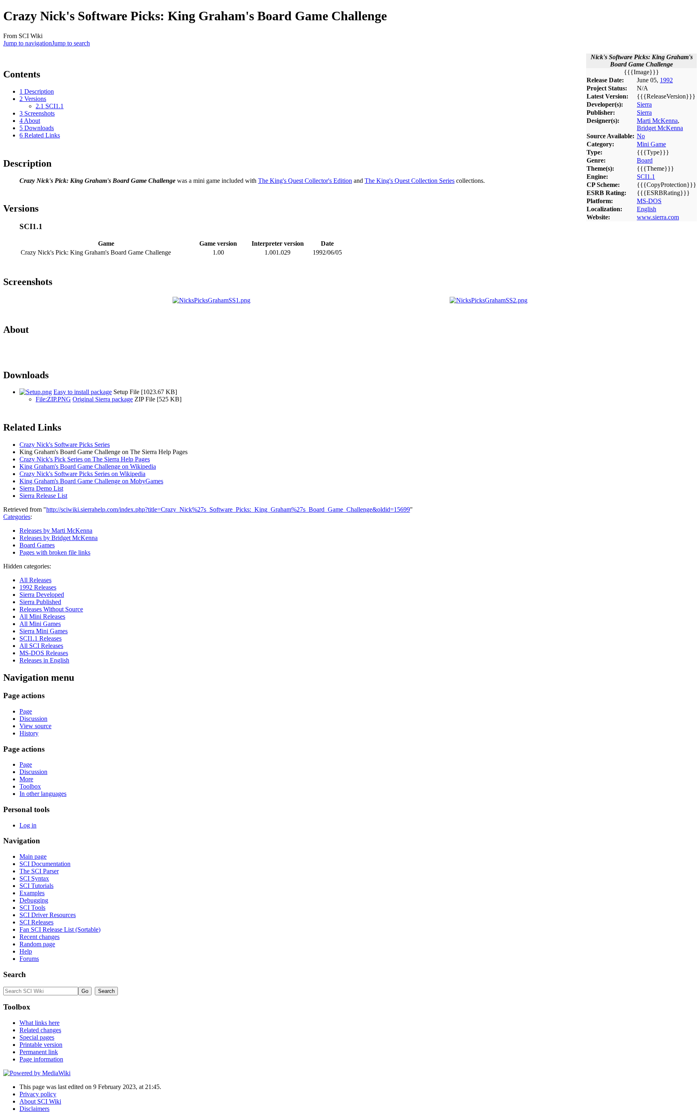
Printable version (40, 1044)
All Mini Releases (42, 616)
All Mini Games (40, 623)
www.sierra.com (658, 217)
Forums (29, 958)
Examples (32, 893)
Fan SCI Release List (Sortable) (59, 929)
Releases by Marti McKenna (55, 530)
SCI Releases (36, 922)
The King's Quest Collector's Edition (305, 180)
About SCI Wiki (40, 1101)
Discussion (33, 718)
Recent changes (39, 936)
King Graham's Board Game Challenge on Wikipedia (87, 466)
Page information (41, 1059)
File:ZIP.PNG (53, 399)
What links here (39, 1022)
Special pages (36, 1037)
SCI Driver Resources (47, 914)
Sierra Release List (43, 495)
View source (35, 725)
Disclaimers (34, 1108)
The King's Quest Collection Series (410, 180)
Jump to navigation (27, 43)
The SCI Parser (39, 871)
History (28, 733)
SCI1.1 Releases (40, 638)
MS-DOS (649, 200)
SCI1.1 (646, 176)
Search (14, 974)
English (646, 209)
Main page (33, 856)
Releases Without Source (51, 609)
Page (25, 711)
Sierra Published (40, 601)
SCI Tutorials (36, 885)
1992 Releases (37, 587)
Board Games (37, 545)
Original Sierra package (103, 399)
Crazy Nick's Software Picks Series (64, 444)
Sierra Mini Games (43, 631)
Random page (37, 944)
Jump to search (71, 43)
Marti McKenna (657, 120)
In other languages (42, 793)
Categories (16, 516)
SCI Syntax (34, 878)
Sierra (644, 104)
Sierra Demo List (41, 488)
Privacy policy (37, 1094)
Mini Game (651, 144)
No (641, 136)
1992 (666, 80)
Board (645, 160)
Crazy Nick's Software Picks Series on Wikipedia (82, 473)
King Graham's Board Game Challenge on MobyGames (91, 481)
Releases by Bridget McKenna (58, 537)
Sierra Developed (41, 594)
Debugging (33, 900)
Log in (27, 825)
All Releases (35, 580)
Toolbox (30, 786)
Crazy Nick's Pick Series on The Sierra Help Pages (84, 459)
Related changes (40, 1030)
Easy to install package (82, 391)
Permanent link (38, 1051)
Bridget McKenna (660, 127)
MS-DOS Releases (43, 653)
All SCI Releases (41, 645)
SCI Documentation (44, 863)
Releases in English (44, 660)
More (26, 779)
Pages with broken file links (54, 552)
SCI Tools (32, 907)
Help (25, 951)
